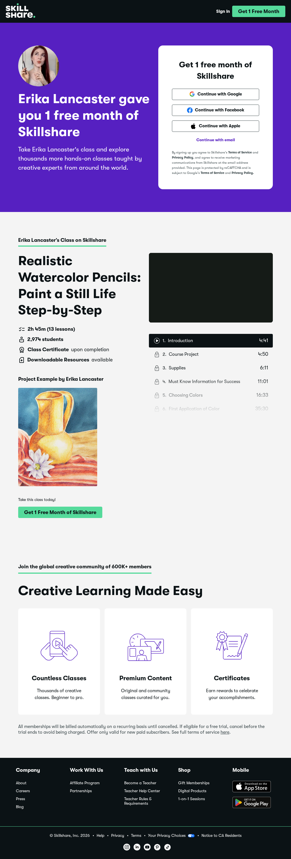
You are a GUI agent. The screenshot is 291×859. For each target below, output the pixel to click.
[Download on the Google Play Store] (253, 803)
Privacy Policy (182, 157)
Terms (136, 835)
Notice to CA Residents (221, 835)
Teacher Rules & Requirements (137, 801)
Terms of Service (240, 152)
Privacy (117, 835)
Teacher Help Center (142, 791)
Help (100, 835)
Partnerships (81, 791)
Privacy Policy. (243, 173)
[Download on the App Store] (253, 787)
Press (20, 799)
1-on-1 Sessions (191, 799)
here (225, 732)
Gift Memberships (193, 783)
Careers (23, 791)
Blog (20, 807)
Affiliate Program (85, 783)
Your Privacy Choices (167, 835)
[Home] (20, 11)
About (21, 783)
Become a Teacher (140, 783)
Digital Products (192, 791)
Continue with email (215, 140)
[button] (258, 11)
